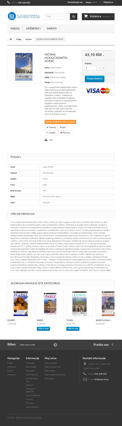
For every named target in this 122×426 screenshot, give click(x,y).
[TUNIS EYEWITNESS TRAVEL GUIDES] (79, 303)
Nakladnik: (49, 73)
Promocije (30, 363)
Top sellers (30, 371)
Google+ (52, 133)
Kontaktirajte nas (75, 2)
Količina (88, 64)
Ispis (51, 140)
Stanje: (47, 83)
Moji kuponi (49, 379)
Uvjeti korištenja (33, 396)
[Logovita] (23, 16)
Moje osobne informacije (55, 375)
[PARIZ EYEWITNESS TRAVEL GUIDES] (50, 303)
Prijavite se (108, 2)
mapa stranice (32, 407)
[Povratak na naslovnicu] (10, 39)
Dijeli (63, 128)
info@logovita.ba (101, 380)
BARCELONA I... (104, 320)
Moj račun (51, 358)
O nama (29, 399)
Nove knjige (31, 367)
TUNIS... (70, 320)
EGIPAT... (12, 320)
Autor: (47, 68)
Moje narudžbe (51, 363)
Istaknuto (11, 375)
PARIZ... (41, 320)
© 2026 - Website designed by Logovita (24, 418)
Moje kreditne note (53, 367)
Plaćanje (29, 403)
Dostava (29, 385)
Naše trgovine (32, 375)
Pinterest (66, 133)
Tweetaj (51, 128)
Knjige (15, 28)
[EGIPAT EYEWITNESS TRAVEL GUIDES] (20, 303)
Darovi (52, 28)
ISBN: (47, 78)
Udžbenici (33, 28)
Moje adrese (50, 371)
